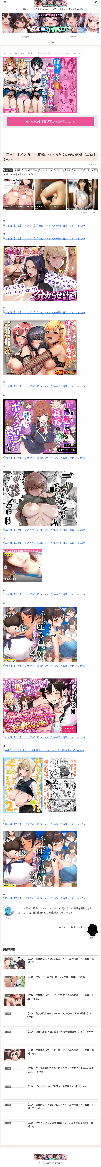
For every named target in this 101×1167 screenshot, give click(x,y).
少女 (87, 170)
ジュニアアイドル (30, 170)
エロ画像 (9, 170)
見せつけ (23, 174)
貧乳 (32, 174)
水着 (7, 174)
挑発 (95, 170)
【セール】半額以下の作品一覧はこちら (51, 121)
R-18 (18, 170)
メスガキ (59, 170)
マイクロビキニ (46, 170)
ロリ (68, 170)
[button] (93, 661)
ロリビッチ (78, 170)
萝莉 (14, 174)
